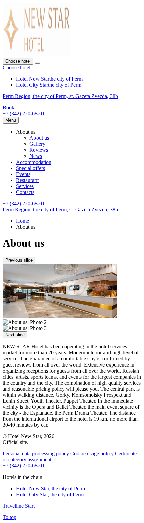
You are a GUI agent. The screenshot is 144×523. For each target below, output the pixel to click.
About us (39, 138)
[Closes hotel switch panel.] (37, 63)
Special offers (30, 168)
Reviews (38, 150)
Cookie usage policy (92, 453)
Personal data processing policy (36, 453)
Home (22, 221)
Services (25, 186)
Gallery (37, 144)
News (35, 156)
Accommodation (33, 162)
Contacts (25, 192)
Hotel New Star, (50, 488)
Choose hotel (16, 67)
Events (23, 174)
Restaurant (27, 180)
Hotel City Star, (50, 494)
